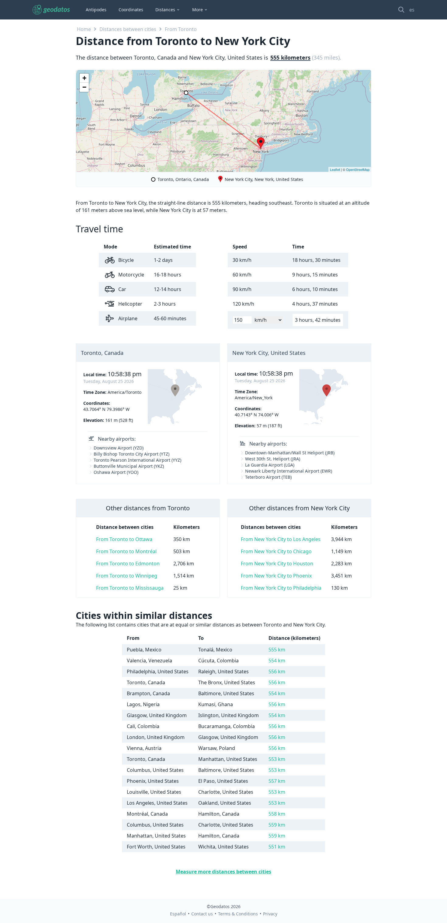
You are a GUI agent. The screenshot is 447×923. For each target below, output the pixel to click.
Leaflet (335, 169)
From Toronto (181, 29)
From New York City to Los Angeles (281, 539)
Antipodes (96, 9)
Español (178, 914)
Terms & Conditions (238, 914)
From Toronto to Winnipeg (126, 575)
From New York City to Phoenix (276, 575)
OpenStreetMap (357, 169)
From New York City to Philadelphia (281, 588)
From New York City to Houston (277, 563)
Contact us (202, 914)
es (411, 9)
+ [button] (84, 78)
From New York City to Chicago (276, 551)
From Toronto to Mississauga (130, 588)
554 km (277, 660)
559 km (277, 824)
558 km (277, 813)
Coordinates (131, 9)
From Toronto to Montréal (126, 551)
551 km (277, 846)
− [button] (84, 87)
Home (84, 29)
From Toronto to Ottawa (124, 539)
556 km (277, 671)
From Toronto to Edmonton (128, 563)
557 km (277, 781)
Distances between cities (127, 29)
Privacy (270, 914)
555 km (277, 649)
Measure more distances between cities (223, 871)
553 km (277, 759)
